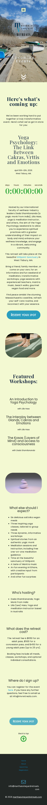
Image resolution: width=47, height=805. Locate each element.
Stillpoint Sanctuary (27, 257)
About (23, 764)
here (10, 690)
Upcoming (23, 767)
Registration (23, 770)
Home (23, 761)
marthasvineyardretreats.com (27, 796)
